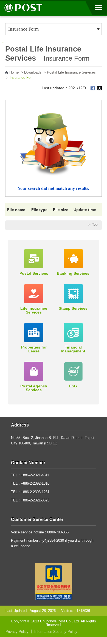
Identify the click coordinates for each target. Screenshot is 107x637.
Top (95, 224)
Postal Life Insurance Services (71, 72)
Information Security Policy (55, 632)
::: (3, 43)
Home (14, 72)
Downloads (32, 72)
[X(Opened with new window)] (99, 88)
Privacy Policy (17, 632)
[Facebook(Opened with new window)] (93, 88)
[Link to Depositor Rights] (53, 581)
